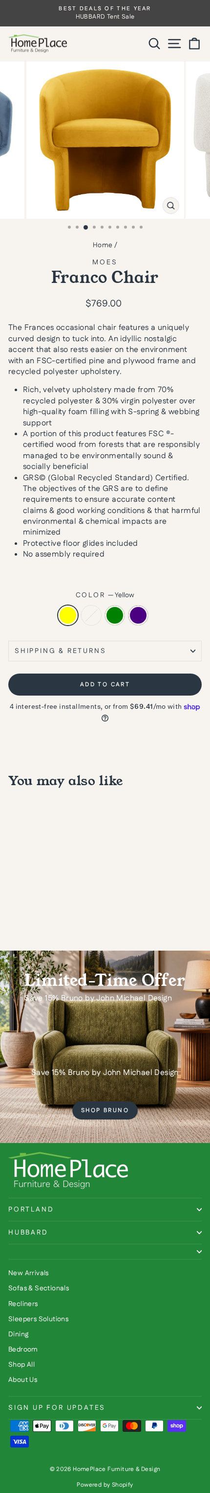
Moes (104, 262)
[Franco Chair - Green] (36, 917)
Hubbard (28, 1232)
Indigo (138, 615)
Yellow (68, 615)
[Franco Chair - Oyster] (25, 917)
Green (115, 615)
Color (105, 595)
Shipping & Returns (60, 651)
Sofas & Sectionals (38, 1288)
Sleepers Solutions (38, 1319)
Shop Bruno (105, 1110)
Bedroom (23, 1349)
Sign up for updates (56, 1408)
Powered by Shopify (105, 1485)
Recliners (23, 1304)
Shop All (21, 1365)
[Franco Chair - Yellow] (14, 917)
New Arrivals (28, 1273)
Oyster (91, 615)
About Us (22, 1380)
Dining (18, 1334)
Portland (31, 1209)
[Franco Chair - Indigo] (47, 917)
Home (103, 245)
